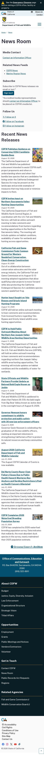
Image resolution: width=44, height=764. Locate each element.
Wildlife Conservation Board (22, 704)
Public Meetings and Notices (15, 642)
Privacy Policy (8, 733)
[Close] (40, 3)
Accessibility (10, 724)
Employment (7, 632)
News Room (7, 673)
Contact (39, 15)
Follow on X (10, 117)
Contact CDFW (8, 668)
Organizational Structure (13, 605)
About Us (39, 12)
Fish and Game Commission (21, 699)
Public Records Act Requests (15, 678)
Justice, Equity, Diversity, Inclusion (17, 596)
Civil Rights (7, 727)
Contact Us (7, 739)
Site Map (6, 736)
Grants (4, 637)
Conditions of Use (10, 730)
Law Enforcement (10, 601)
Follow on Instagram (14, 126)
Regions (5, 683)
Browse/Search (28, 546)
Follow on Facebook (14, 121)
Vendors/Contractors (11, 647)
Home (3, 32)
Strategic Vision (8, 610)
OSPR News (12, 70)
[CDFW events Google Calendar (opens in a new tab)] (32, 11)
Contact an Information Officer (17, 58)
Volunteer (6, 652)
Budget (5, 591)
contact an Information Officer (23, 101)
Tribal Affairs (7, 615)
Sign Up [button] (9, 93)
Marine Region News (16, 73)
